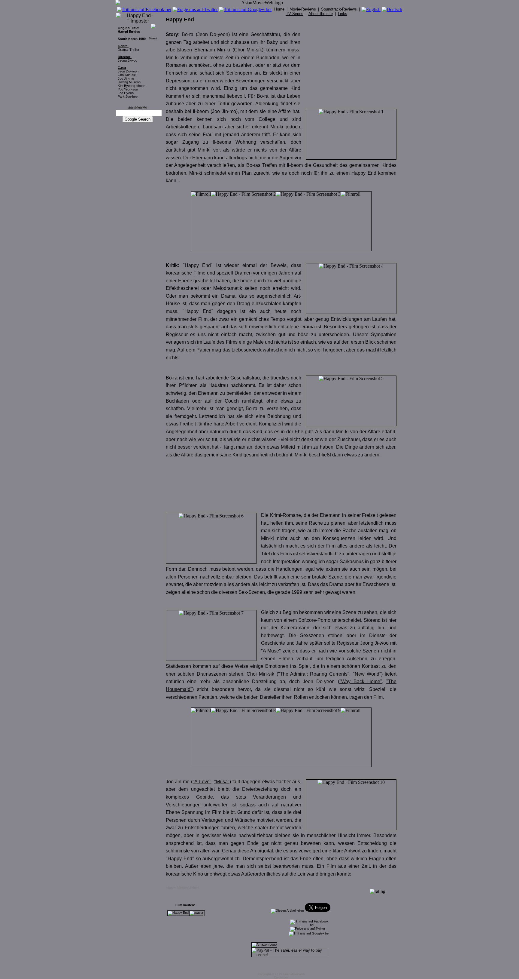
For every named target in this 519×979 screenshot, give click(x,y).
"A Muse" (271, 650)
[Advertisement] (351, 67)
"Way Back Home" (360, 681)
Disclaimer (281, 977)
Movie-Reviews (303, 9)
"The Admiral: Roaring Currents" (314, 674)
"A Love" (202, 781)
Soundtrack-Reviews (339, 9)
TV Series (294, 13)
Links (342, 13)
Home (279, 9)
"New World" (367, 674)
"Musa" (221, 781)
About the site (320, 13)
